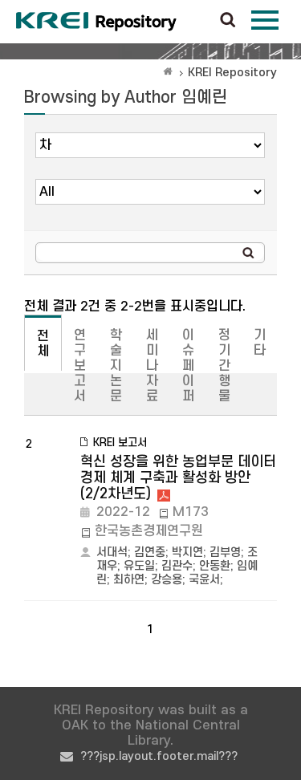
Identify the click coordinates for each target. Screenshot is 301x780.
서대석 (112, 552)
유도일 (139, 566)
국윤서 (204, 580)
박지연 (187, 552)
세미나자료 (152, 366)
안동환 (214, 566)
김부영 (225, 552)
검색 (228, 21)
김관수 (177, 566)
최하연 (128, 580)
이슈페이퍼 (188, 366)
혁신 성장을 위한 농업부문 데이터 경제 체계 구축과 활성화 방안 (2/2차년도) (178, 478)
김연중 (149, 552)
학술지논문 (116, 366)
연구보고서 (80, 366)
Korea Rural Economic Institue (96, 21)
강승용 (166, 580)
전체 (43, 344)
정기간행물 (224, 366)
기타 (260, 343)
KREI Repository (232, 72)
